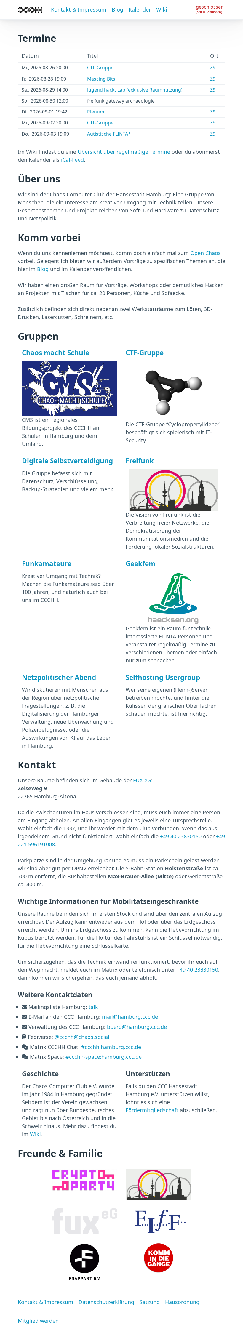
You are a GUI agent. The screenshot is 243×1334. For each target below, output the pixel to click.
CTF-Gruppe (100, 67)
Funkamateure (46, 563)
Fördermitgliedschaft (152, 1110)
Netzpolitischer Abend (59, 677)
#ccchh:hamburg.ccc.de (111, 1046)
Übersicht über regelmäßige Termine (124, 151)
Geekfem (140, 563)
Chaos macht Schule (55, 352)
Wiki (161, 9)
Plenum (95, 111)
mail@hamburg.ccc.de (130, 1016)
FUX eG (142, 780)
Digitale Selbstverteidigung (67, 460)
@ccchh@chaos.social (82, 1036)
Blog (117, 9)
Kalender (140, 9)
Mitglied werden (38, 1320)
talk (93, 1006)
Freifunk (140, 460)
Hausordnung (182, 1302)
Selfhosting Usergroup (163, 677)
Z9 (212, 67)
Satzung (150, 1302)
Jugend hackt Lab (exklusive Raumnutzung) (135, 90)
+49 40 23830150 (181, 836)
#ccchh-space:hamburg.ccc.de (103, 1056)
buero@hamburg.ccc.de (137, 1026)
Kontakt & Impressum (78, 9)
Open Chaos (205, 253)
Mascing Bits (101, 79)
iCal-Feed (72, 159)
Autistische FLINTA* (109, 134)
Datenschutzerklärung (106, 1302)
